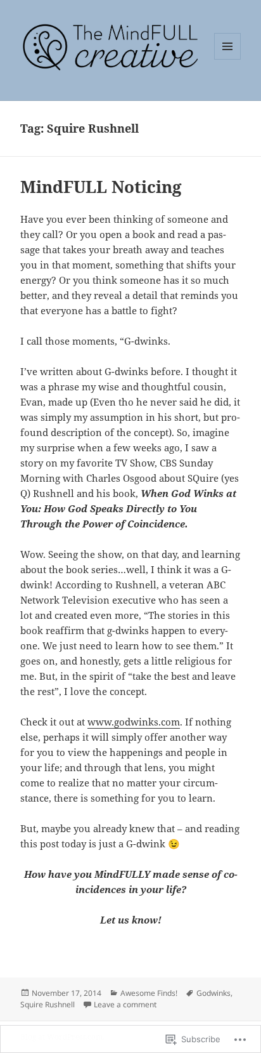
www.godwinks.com (133, 721)
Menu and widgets (228, 59)
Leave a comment (125, 1004)
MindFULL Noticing (101, 186)
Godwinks (213, 993)
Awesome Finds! (148, 993)
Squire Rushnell (47, 1004)
